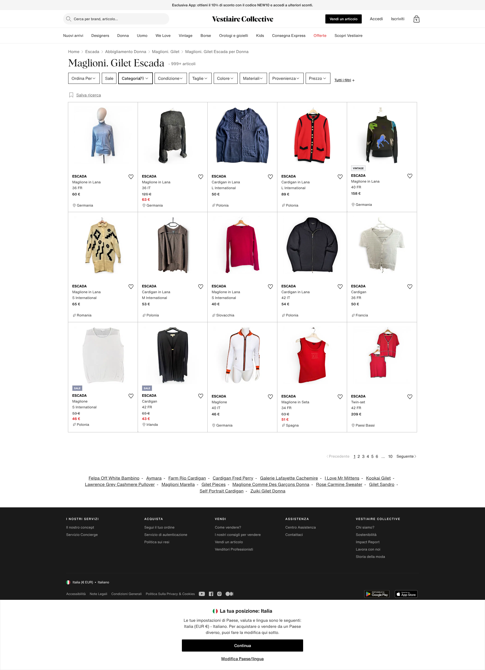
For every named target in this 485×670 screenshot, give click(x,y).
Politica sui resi (156, 542)
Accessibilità (76, 593)
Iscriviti (397, 18)
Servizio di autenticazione (165, 534)
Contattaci (294, 534)
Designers (100, 35)
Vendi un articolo (343, 18)
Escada (92, 51)
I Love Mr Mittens (342, 478)
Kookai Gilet (378, 478)
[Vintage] (197, 36)
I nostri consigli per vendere (238, 534)
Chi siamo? (365, 527)
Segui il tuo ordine (159, 527)
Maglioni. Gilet (165, 51)
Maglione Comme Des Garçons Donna (270, 484)
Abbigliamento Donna (125, 51)
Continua (242, 645)
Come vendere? (228, 527)
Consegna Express (288, 35)
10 (390, 456)
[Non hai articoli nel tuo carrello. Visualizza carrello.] (416, 18)
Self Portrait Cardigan (222, 491)
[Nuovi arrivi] (87, 36)
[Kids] (268, 36)
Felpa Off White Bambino (114, 478)
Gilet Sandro (381, 484)
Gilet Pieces (214, 484)
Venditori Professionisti (234, 549)
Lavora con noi (368, 549)
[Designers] (113, 36)
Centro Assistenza (300, 527)
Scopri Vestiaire (348, 35)
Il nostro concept (80, 527)
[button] (416, 18)
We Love (163, 35)
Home (73, 51)
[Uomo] (152, 36)
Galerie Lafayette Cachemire (289, 478)
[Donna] (133, 36)
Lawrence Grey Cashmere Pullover (120, 484)
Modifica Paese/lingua (242, 659)
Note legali (98, 593)
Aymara (154, 478)
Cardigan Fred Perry (233, 478)
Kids (260, 35)
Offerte (319, 35)
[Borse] (215, 36)
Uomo (142, 35)
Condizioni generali (126, 593)
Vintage (185, 35)
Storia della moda (370, 556)
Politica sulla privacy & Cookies (170, 593)
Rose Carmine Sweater (339, 484)
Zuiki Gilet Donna (267, 491)
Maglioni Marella (178, 484)
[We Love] (175, 36)
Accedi (376, 18)
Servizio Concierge (82, 534)
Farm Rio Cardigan (187, 478)
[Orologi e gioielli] (252, 36)
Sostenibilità (366, 534)
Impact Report (368, 542)
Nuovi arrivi (73, 35)
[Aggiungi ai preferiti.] (131, 177)
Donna (123, 35)
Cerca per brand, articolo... (96, 18)
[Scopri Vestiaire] (367, 36)
